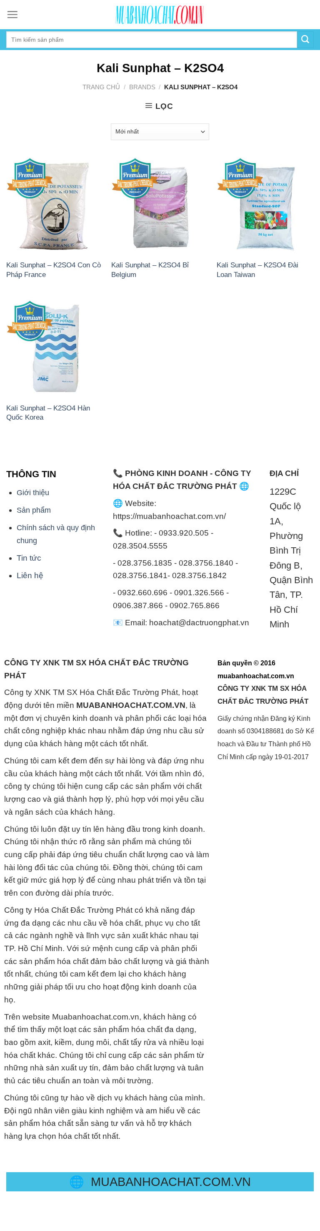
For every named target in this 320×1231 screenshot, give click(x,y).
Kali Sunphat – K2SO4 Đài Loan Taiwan (257, 269)
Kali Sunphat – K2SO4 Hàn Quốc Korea (48, 412)
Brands (142, 87)
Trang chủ (101, 87)
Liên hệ (30, 575)
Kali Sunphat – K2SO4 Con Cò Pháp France (53, 269)
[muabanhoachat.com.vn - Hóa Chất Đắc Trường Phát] (160, 14)
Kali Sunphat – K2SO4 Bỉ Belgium (150, 269)
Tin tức (29, 558)
